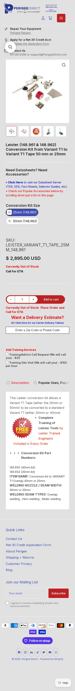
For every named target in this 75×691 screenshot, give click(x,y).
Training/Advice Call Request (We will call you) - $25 (36, 356)
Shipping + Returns (20, 557)
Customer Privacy (19, 564)
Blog (9, 570)
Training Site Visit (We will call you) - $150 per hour (36, 364)
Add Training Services (21, 349)
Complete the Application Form (29, 43)
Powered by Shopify (51, 659)
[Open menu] (61, 18)
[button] (10, 47)
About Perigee (16, 551)
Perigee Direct (29, 659)
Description (20, 383)
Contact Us (14, 539)
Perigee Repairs (20, 32)
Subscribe (59, 593)
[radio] (22, 213)
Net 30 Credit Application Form (28, 545)
